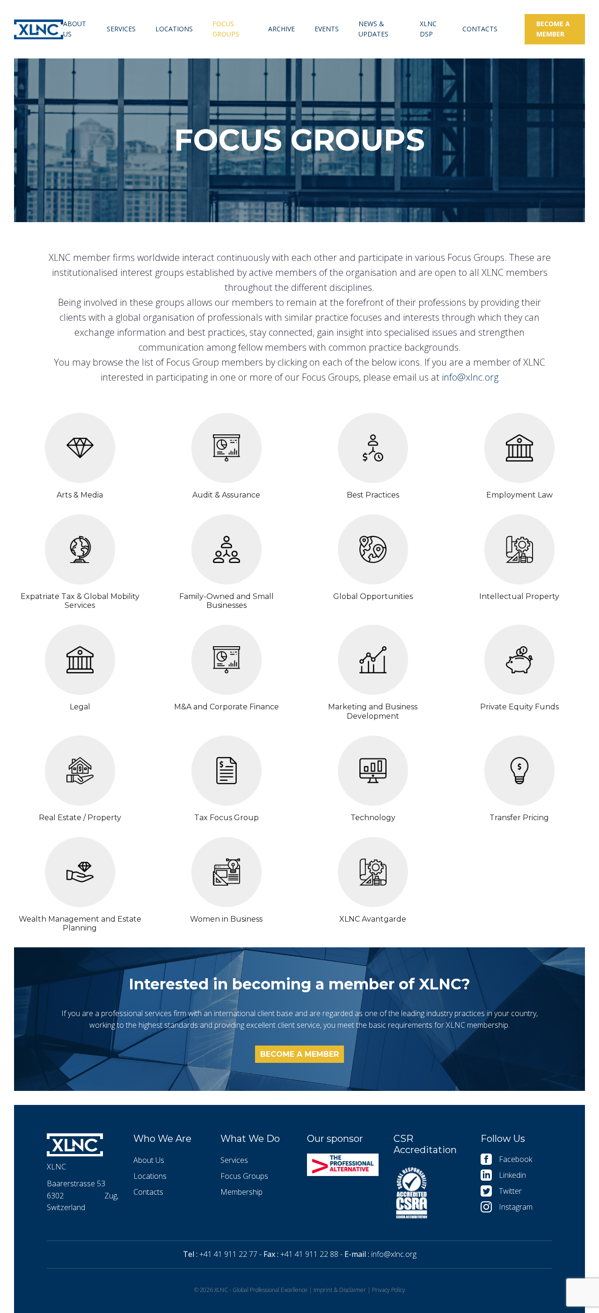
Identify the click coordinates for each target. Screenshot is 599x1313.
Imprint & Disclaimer (340, 1290)
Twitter (510, 1191)
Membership (241, 1192)
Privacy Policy (388, 1290)
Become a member (553, 28)
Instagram (516, 1207)
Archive (281, 28)
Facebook (515, 1159)
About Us (74, 28)
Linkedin (512, 1175)
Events (326, 28)
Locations (174, 28)
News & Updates (373, 28)
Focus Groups (225, 28)
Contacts (479, 28)
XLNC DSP (428, 28)
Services (121, 28)
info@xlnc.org (470, 377)
